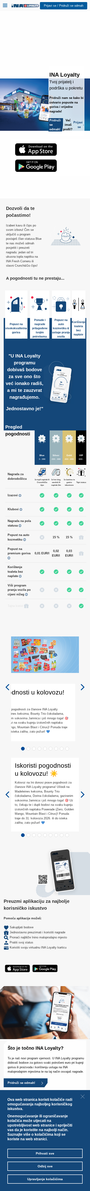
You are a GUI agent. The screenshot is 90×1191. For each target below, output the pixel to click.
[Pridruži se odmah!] (42, 1083)
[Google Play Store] (36, 165)
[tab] (23, 748)
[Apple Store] (36, 149)
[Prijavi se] (61, 124)
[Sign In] (83, 124)
